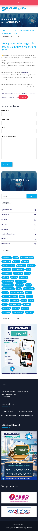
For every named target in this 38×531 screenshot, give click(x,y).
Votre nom (5, 111)
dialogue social (8, 265)
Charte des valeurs (10, 415)
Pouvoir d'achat (17, 292)
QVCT (29, 296)
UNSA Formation (26, 411)
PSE (22, 296)
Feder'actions (18, 269)
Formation (7, 273)
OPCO (5, 292)
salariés (6, 308)
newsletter (28, 289)
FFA (28, 269)
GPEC (27, 273)
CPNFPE (16, 261)
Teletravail (18, 312)
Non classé (4, 229)
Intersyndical (8, 285)
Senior (16, 308)
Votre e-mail (5, 119)
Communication (27, 258)
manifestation (8, 289)
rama (5, 300)
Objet (3, 128)
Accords (7, 258)
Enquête (6, 269)
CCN (16, 258)
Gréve (14, 277)
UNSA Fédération (6, 239)
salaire (26, 304)
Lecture (19, 285)
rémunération (15, 304)
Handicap (23, 277)
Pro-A (28, 292)
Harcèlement (8, 281)
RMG (31, 300)
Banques (4, 219)
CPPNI (25, 261)
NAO (19, 289)
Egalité (31, 265)
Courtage (4, 224)
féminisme (18, 273)
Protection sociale (10, 296)
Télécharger (23, 97)
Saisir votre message (8, 136)
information (20, 281)
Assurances (5, 214)
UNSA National (8, 411)
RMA (23, 300)
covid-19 (6, 261)
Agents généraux (6, 210)
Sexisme (25, 308)
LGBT (28, 285)
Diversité (21, 265)
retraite (14, 300)
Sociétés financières (8, 234)
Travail (29, 312)
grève (5, 277)
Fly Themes (28, 528)
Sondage (6, 312)
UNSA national (5, 243)
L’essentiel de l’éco (27, 415)
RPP (5, 304)
